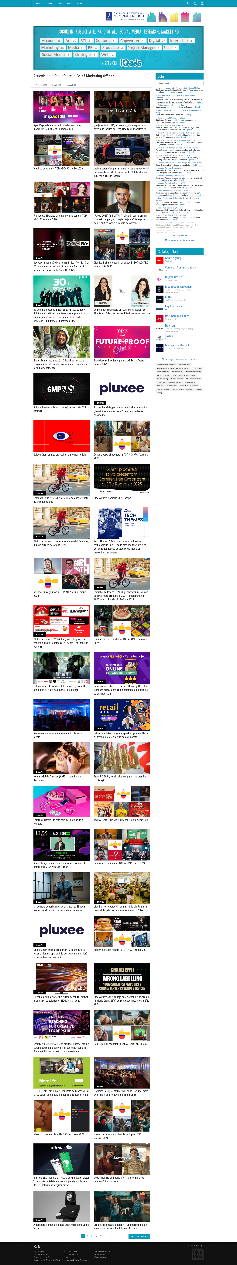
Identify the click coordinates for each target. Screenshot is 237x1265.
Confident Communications (181, 267)
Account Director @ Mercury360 (170, 168)
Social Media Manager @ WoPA (170, 125)
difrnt (168, 296)
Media (167, 339)
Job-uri (79, 3)
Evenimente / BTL (178, 371)
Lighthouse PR (173, 306)
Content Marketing (182, 368)
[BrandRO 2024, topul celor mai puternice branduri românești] (122, 758)
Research (189, 389)
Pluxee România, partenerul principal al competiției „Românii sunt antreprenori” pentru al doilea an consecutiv (121, 411)
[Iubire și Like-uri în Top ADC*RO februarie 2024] (61, 1116)
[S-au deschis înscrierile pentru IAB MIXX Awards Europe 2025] (122, 342)
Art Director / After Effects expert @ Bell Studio (176, 140)
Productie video (189, 382)
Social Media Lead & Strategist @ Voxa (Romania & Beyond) (177, 199)
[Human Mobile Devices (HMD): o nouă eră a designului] (61, 758)
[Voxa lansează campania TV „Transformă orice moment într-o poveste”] (122, 1159)
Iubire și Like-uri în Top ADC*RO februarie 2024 (58, 1134)
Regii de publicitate (177, 389)
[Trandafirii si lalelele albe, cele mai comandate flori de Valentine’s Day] (61, 480)
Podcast (71, 85)
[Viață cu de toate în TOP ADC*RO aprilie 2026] (61, 150)
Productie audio (195, 379)
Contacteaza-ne (100, 1257)
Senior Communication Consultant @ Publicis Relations (180, 162)
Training (159, 393)
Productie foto (161, 382)
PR (166, 270)
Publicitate (168, 261)
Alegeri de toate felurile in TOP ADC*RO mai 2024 (121, 949)
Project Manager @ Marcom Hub (171, 105)
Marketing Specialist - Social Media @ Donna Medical (179, 88)
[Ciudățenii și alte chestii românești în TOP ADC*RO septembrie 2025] (122, 244)
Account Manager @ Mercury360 (171, 175)
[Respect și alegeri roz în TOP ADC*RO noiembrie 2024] (61, 574)
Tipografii (199, 389)
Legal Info (68, 1257)
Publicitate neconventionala (189, 386)
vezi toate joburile (179, 235)
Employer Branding (163, 371)
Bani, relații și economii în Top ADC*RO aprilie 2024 (121, 1044)
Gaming (159, 375)
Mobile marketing (162, 379)
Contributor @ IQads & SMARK (46, 1260)
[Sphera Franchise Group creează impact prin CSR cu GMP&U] (61, 389)
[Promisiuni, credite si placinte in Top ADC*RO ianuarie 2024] (122, 1116)
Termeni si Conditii (102, 1251)
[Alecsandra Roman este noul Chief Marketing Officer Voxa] (61, 1206)
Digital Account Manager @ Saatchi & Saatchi (176, 222)
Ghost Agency (173, 258)
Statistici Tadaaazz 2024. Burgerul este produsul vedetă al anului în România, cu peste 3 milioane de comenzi (60, 643)
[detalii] (188, 92)
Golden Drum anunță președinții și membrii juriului (59, 454)
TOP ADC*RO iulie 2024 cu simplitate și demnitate (121, 820)
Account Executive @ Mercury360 (171, 183)
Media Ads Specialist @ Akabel (170, 207)
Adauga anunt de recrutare (181, 240)
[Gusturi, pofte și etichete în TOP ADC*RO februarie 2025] (122, 436)
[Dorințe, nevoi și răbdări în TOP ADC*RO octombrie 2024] (122, 621)
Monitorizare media (176, 379)
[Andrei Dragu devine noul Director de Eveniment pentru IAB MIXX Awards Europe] (61, 845)
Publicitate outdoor (163, 389)
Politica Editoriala (71, 1251)
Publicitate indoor (171, 386)
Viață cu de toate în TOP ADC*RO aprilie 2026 (58, 168)
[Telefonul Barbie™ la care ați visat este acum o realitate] (61, 801)
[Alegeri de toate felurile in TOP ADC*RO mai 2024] (122, 931)
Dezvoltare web (196, 368)
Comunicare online (171, 280)
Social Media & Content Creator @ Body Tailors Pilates (179, 132)
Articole (41, 85)
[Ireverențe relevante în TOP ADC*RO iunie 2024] (122, 845)
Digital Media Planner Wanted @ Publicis (174, 155)
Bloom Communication (178, 286)
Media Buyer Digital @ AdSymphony (172, 215)
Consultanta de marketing (174, 348)
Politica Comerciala (71, 1254)
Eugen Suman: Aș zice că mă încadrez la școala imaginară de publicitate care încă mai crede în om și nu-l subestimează (60, 364)
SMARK (39, 258)
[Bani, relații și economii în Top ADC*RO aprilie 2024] (122, 1025)
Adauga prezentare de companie (181, 359)
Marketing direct (183, 375)
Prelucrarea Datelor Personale (75, 1260)
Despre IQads (38, 1251)
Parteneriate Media (40, 1254)
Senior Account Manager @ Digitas (172, 117)
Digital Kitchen (173, 277)
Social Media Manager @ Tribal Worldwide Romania (178, 147)
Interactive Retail (170, 375)
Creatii (56, 85)
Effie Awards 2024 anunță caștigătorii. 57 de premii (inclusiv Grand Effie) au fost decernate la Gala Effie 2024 (121, 1000)
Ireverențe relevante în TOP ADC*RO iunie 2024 (119, 863)
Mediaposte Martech (177, 345)
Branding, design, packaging (183, 290)
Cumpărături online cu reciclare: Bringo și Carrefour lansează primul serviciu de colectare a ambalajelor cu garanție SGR (121, 689)
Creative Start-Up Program (43, 1257)
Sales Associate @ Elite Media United (173, 190)
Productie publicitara (175, 382)
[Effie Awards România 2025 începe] (122, 480)
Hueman (170, 325)
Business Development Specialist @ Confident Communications (175, 96)
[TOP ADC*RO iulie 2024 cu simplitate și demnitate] (122, 801)
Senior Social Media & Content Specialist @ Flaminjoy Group (178, 111)
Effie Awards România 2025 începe (112, 498)
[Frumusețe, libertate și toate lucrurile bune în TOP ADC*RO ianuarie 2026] (61, 197)
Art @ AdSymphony (165, 230)
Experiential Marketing (193, 371)
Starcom (170, 335)
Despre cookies (100, 1254)
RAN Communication (177, 316)
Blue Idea (199, 1245)
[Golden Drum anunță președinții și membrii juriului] (61, 436)
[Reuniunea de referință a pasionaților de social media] (61, 715)
